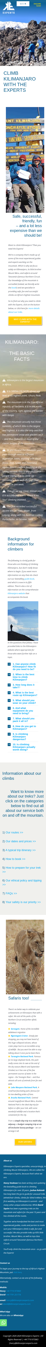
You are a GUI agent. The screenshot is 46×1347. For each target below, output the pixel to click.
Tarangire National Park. (22, 1056)
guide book (29, 578)
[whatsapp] (3, 1322)
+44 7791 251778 (13, 1294)
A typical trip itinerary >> (21, 850)
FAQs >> (11, 893)
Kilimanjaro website (16, 593)
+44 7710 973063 (13, 1291)
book (14, 287)
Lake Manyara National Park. (24, 1087)
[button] (23, 666)
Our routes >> (14, 832)
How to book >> (15, 859)
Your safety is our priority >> (23, 902)
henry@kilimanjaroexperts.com (20, 1300)
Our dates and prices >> (21, 841)
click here (17, 1272)
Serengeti (15, 1029)
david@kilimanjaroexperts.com (17, 1304)
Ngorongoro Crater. (20, 1035)
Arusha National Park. (21, 1097)
